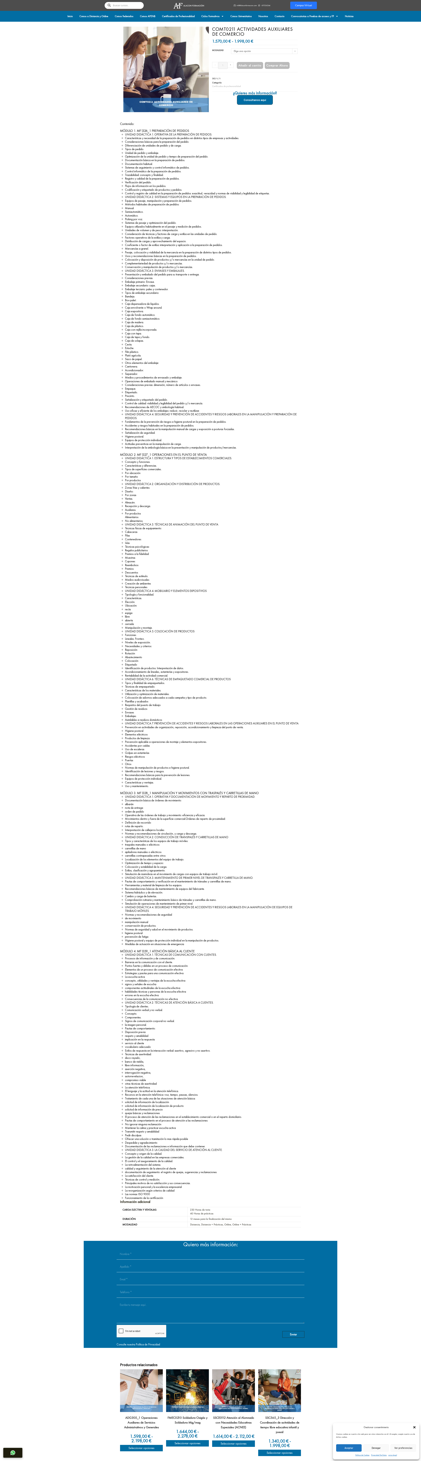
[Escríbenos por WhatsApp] (12, 1453)
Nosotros (263, 16)
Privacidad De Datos (379, 1455)
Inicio (70, 16)
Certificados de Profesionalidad (178, 16)
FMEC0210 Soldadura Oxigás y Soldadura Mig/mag (188, 1420)
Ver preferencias (403, 1447)
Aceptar (349, 1447)
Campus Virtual (303, 5)
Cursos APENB (147, 16)
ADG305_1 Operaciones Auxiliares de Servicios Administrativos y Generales (141, 1422)
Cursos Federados (124, 16)
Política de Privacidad (148, 1344)
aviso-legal (392, 1455)
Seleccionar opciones (141, 1448)
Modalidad (218, 50)
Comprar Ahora (277, 65)
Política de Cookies (362, 1455)
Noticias (349, 16)
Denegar (376, 1447)
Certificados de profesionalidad (226, 86)
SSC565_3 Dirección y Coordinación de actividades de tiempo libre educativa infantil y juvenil (279, 1425)
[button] (414, 1427)
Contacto (280, 16)
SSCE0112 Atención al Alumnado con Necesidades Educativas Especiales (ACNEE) (233, 1422)
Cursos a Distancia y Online (93, 16)
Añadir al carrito (249, 65)
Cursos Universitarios (241, 16)
